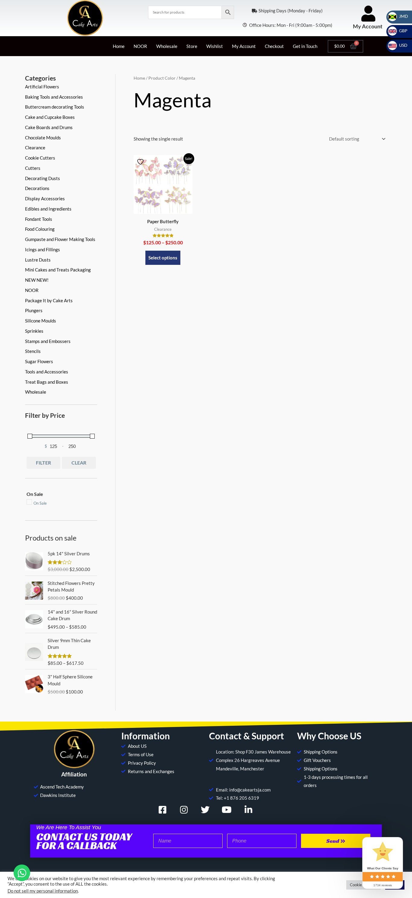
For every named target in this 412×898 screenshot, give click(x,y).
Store (191, 46)
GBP (399, 30)
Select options (162, 257)
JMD (400, 16)
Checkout (274, 46)
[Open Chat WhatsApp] (22, 873)
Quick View (163, 208)
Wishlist (214, 46)
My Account (367, 26)
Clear (78, 462)
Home (119, 46)
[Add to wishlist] (141, 162)
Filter (43, 462)
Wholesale (166, 46)
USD (399, 45)
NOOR (140, 46)
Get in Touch (305, 46)
